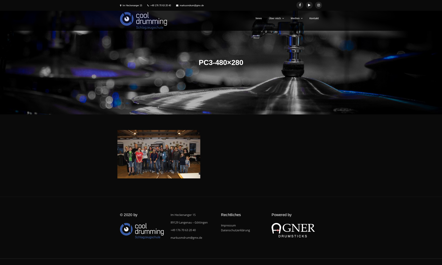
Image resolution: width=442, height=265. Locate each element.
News (259, 18)
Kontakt (314, 18)
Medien (295, 18)
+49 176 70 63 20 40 (160, 5)
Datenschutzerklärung (235, 230)
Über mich (275, 18)
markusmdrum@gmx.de (192, 5)
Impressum (228, 225)
